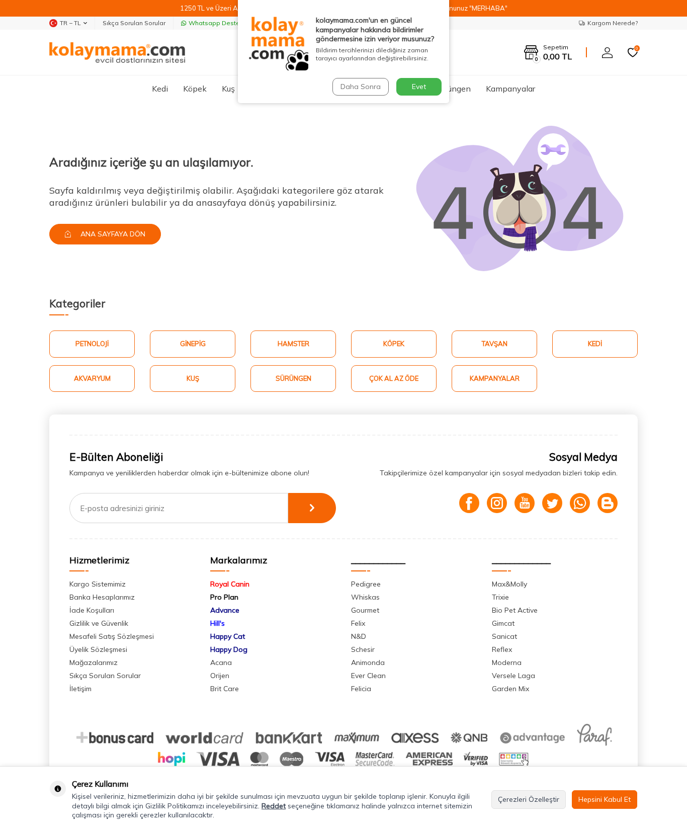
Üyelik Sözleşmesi (98, 649)
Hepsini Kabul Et (604, 799)
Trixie (500, 597)
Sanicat (504, 636)
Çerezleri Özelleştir (528, 799)
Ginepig (193, 344)
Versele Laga (513, 675)
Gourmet (365, 610)
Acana (221, 662)
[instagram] (497, 503)
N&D (358, 636)
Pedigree (366, 584)
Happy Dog (228, 649)
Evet (419, 86)
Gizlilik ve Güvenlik (98, 623)
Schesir (363, 649)
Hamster (293, 344)
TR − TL (70, 23)
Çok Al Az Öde (393, 378)
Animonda (368, 662)
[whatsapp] (580, 503)
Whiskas (365, 597)
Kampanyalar (510, 89)
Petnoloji (92, 344)
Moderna (507, 662)
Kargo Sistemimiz (97, 584)
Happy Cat (227, 636)
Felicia (361, 688)
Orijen (219, 675)
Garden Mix (510, 688)
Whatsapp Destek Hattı (224, 23)
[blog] (607, 503)
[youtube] (524, 503)
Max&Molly (509, 584)
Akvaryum (92, 378)
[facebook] (469, 503)
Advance (224, 610)
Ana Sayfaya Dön (111, 233)
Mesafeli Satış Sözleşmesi (111, 636)
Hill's (217, 623)
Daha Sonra (360, 86)
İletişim (80, 688)
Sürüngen (453, 89)
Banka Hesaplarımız (102, 597)
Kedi (160, 89)
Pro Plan (224, 597)
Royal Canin (229, 584)
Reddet (274, 805)
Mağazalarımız (93, 662)
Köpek (195, 89)
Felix (358, 623)
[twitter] (552, 503)
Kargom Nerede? (612, 23)
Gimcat (503, 623)
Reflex (502, 649)
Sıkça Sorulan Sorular (134, 23)
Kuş (228, 89)
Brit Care (224, 688)
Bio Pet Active (515, 610)
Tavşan (494, 344)
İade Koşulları (91, 610)
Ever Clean (368, 675)
